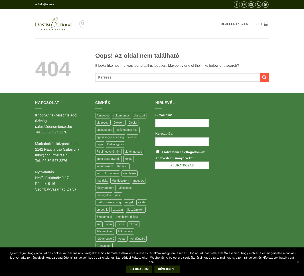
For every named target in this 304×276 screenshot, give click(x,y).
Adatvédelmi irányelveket (174, 158)
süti (99, 224)
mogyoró (138, 180)
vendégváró (137, 238)
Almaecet (103, 115)
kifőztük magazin (108, 173)
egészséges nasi (127, 129)
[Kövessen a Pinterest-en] (265, 4)
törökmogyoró (105, 238)
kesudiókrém (105, 166)
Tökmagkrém (105, 231)
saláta (142, 202)
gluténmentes (133, 151)
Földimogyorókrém (108, 151)
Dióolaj (132, 122)
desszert (139, 115)
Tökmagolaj (125, 231)
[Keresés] (82, 23)
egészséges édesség (110, 137)
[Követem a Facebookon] (237, 4)
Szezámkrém (135, 209)
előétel (132, 137)
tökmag (133, 224)
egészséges (104, 129)
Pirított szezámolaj (109, 202)
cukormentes (121, 115)
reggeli (129, 202)
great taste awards (108, 158)
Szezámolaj (104, 216)
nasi (118, 195)
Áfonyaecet (104, 245)
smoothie (102, 209)
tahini (108, 224)
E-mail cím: (163, 115)
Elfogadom (139, 269)
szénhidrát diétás (127, 216)
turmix (121, 224)
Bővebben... (167, 269)
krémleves (129, 173)
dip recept (103, 122)
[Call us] (258, 4)
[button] (262, 24)
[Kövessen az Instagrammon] (244, 4)
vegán (122, 238)
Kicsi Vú (122, 166)
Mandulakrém (120, 180)
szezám (118, 209)
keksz (128, 158)
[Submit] (264, 77)
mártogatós (104, 195)
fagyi (100, 144)
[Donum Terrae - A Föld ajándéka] (53, 23)
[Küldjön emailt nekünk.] (251, 4)
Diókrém (118, 122)
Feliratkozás (182, 165)
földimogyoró (115, 144)
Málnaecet (125, 187)
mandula (102, 180)
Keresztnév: (164, 133)
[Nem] (298, 263)
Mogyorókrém (105, 187)
